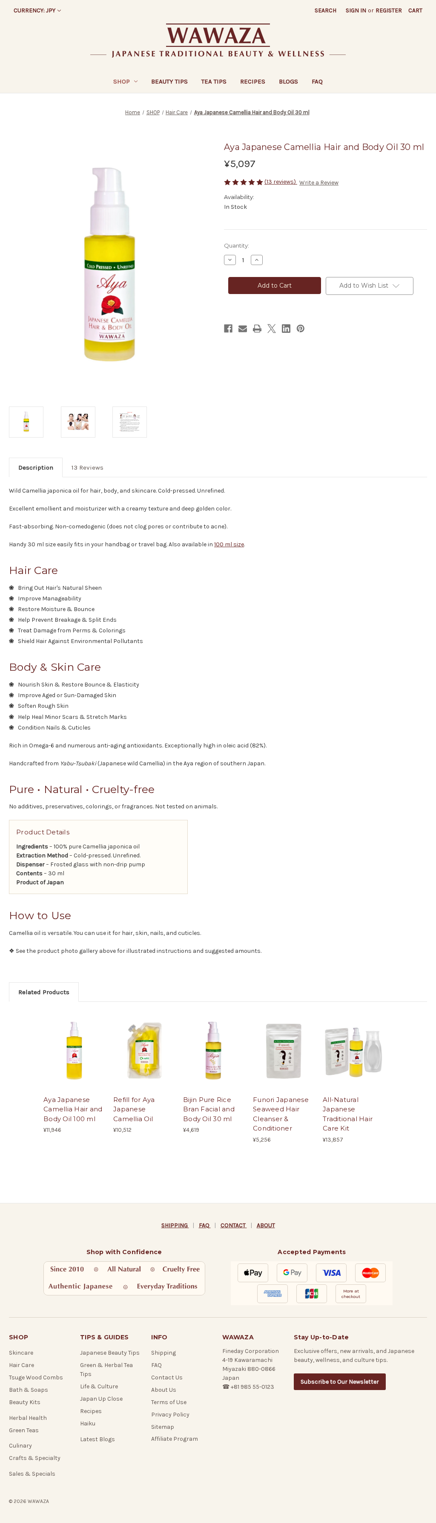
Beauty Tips (169, 81)
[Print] (257, 329)
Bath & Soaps (28, 1389)
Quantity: (236, 245)
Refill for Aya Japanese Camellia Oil (134, 1109)
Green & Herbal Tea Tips (106, 1369)
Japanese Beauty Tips (110, 1352)
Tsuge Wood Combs (36, 1377)
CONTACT (234, 1225)
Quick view (73, 1043)
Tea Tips (214, 81)
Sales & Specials (32, 1473)
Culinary (20, 1445)
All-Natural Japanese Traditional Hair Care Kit (348, 1114)
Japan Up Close (101, 1398)
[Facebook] (228, 329)
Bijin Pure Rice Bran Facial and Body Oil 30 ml (209, 1109)
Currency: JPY (34, 10)
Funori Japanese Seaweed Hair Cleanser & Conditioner (281, 1114)
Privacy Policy (170, 1414)
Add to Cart (74, 1058)
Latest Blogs (97, 1439)
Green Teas (24, 1430)
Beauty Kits (24, 1402)
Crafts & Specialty (34, 1458)
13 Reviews (87, 467)
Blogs (288, 81)
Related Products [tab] (43, 992)
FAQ (317, 81)
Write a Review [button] (318, 182)
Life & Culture (99, 1386)
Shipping (163, 1352)
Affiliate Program (174, 1438)
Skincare (21, 1352)
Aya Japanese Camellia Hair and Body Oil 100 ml (72, 1109)
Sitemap (162, 1427)
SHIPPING (175, 1225)
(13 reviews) (280, 181)
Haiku (87, 1423)
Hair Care (21, 1365)
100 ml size (229, 544)
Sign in (356, 10)
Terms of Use (168, 1402)
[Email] (242, 329)
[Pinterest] (300, 329)
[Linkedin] (286, 329)
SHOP (121, 81)
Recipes (252, 81)
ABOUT (266, 1225)
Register (389, 10)
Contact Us (167, 1377)
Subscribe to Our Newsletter (340, 1381)
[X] (271, 329)
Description (35, 467)
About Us (163, 1389)
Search (325, 10)
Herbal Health (28, 1418)
